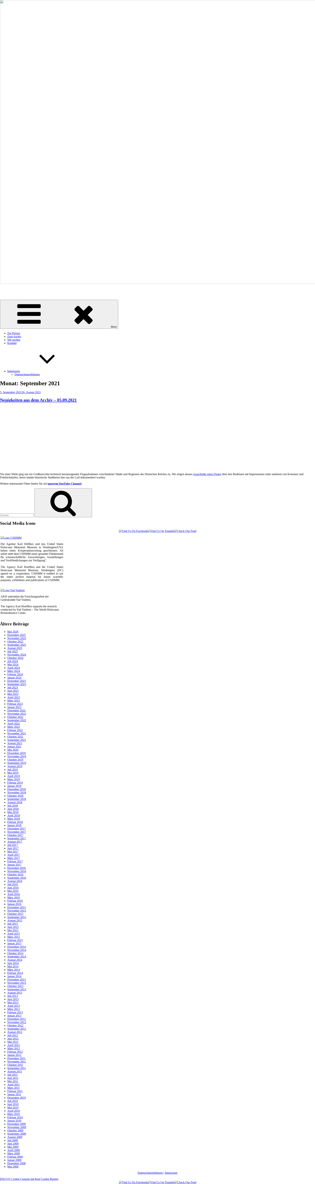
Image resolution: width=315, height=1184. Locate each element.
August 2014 (14, 959)
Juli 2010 (12, 1101)
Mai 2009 (12, 1146)
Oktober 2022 (15, 717)
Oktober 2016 (15, 874)
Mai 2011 (12, 1081)
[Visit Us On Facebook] (133, 531)
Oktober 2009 (15, 1130)
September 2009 (16, 1133)
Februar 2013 (15, 1012)
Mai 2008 (12, 1166)
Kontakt (12, 343)
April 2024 (13, 667)
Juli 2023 (12, 687)
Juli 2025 (12, 651)
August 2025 (14, 648)
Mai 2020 (12, 749)
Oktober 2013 (15, 986)
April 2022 (13, 723)
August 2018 (14, 802)
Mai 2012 (12, 1041)
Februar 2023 (15, 703)
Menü (114, 326)
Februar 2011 (15, 1091)
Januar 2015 (14, 943)
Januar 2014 (14, 976)
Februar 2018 (15, 822)
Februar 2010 (15, 1117)
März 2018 (13, 818)
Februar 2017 (15, 861)
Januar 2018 (14, 825)
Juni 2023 (13, 690)
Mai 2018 (12, 812)
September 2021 (16, 740)
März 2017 (13, 858)
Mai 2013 (12, 1002)
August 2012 (14, 1032)
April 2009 (13, 1150)
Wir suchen (13, 339)
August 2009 (14, 1137)
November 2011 (16, 1061)
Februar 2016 (15, 900)
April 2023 (13, 697)
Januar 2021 (14, 746)
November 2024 (16, 654)
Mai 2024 (12, 664)
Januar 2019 (14, 785)
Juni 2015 (13, 927)
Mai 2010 (12, 1107)
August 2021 (14, 743)
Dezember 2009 (16, 1123)
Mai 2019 (12, 772)
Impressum (13, 371)
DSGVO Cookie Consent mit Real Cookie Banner (29, 1179)
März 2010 (13, 1114)
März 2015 (13, 936)
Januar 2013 (14, 1015)
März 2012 (13, 1048)
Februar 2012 (15, 1051)
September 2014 (16, 956)
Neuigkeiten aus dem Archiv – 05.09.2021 (38, 400)
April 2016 (13, 894)
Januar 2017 (14, 864)
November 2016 (16, 871)
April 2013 (13, 1005)
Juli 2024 (12, 661)
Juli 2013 (12, 995)
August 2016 (14, 881)
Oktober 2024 (15, 657)
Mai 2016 (12, 890)
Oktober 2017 (15, 835)
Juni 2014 (13, 963)
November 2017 (16, 831)
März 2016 (13, 897)
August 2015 (14, 920)
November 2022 (16, 713)
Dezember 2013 (16, 979)
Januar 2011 (14, 1094)
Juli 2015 (12, 923)
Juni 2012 (13, 1038)
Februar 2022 (15, 730)
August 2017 (14, 841)
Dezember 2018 (16, 789)
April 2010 (13, 1110)
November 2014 (16, 950)
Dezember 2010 (16, 1097)
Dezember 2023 (16, 680)
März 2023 (13, 700)
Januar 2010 (14, 1120)
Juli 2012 (12, 1035)
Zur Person (13, 333)
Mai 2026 (12, 631)
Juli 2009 (12, 1140)
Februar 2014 (15, 973)
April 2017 (13, 854)
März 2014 (13, 969)
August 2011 (14, 1071)
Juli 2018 (12, 805)
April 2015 (13, 933)
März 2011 (13, 1087)
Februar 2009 (15, 1156)
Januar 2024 (14, 677)
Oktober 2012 (15, 1025)
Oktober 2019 (15, 759)
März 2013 (13, 1009)
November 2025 (16, 638)
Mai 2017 (12, 851)
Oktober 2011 (15, 1064)
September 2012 (16, 1028)
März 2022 (13, 726)
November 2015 (16, 910)
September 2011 (16, 1068)
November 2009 (16, 1127)
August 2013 (14, 992)
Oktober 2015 (15, 913)
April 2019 (13, 776)
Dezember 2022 (16, 710)
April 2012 (13, 1045)
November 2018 (16, 792)
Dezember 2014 (16, 946)
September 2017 (16, 838)
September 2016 (16, 877)
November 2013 (16, 982)
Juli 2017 (12, 845)
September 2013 (16, 989)
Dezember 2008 (16, 1163)
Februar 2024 (15, 674)
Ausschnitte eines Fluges (207, 474)
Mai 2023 (12, 694)
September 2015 (16, 917)
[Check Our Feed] (185, 531)
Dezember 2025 (16, 634)
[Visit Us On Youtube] (160, 531)
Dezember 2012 (16, 1018)
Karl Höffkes (7, 288)
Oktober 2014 (15, 953)
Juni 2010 (13, 1104)
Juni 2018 (13, 808)
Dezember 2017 (16, 828)
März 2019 (13, 779)
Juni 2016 (13, 887)
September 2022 (16, 720)
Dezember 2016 (16, 867)
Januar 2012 (14, 1055)
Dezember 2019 (16, 753)
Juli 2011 (12, 1074)
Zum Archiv (14, 336)
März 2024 (13, 671)
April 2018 (13, 815)
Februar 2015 (15, 940)
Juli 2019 (12, 769)
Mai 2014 (12, 966)
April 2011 (13, 1084)
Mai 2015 (12, 930)
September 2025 (16, 644)
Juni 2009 (13, 1143)
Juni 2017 (13, 848)
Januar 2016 (14, 904)
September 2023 (16, 684)
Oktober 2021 (15, 736)
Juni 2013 (13, 999)
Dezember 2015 (16, 907)
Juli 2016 (12, 884)
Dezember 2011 (16, 1058)
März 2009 (13, 1153)
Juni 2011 (12, 1078)
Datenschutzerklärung (27, 374)
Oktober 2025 (15, 641)
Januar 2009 (14, 1160)
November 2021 (16, 733)
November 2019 (16, 756)
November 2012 (16, 1022)
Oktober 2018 (15, 795)
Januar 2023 (14, 707)
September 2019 (16, 762)
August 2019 (14, 766)
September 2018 (16, 799)
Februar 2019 (15, 782)
